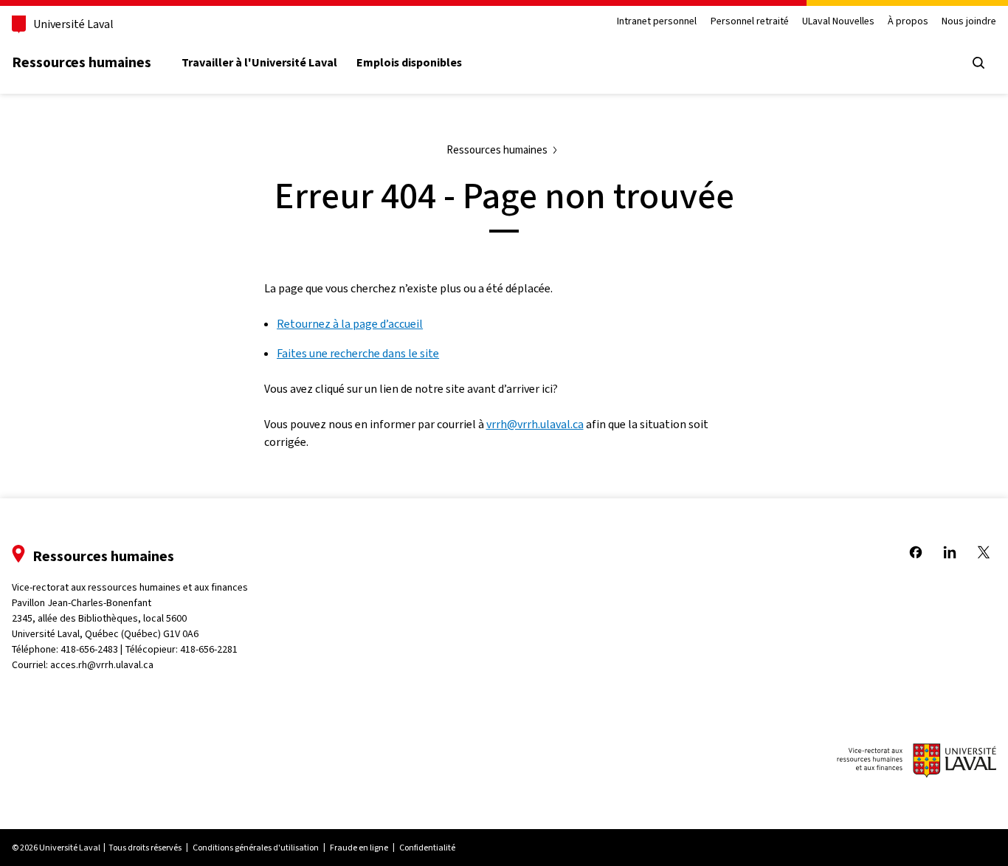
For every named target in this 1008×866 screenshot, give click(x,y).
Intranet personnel (657, 22)
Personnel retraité (750, 22)
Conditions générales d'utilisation (256, 847)
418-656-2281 (209, 649)
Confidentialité (427, 847)
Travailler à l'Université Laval (259, 62)
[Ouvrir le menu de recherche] (978, 62)
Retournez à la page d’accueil (350, 323)
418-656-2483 (89, 649)
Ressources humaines (81, 62)
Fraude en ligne (359, 847)
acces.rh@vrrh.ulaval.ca (101, 665)
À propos (908, 22)
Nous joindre (969, 22)
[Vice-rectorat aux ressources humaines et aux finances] (916, 762)
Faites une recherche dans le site (358, 353)
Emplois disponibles (409, 62)
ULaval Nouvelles (838, 22)
